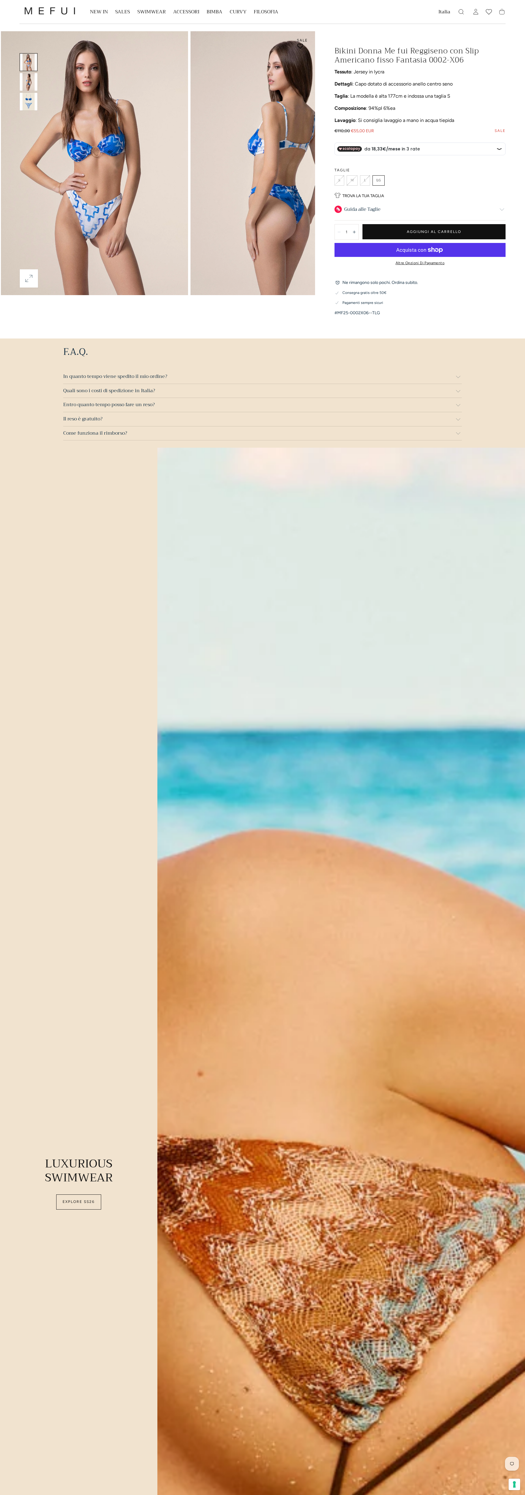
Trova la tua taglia (363, 195)
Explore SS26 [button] (79, 1202)
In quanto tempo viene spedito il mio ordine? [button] (115, 376)
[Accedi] (475, 11)
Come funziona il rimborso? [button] (95, 433)
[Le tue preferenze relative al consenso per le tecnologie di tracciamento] (514, 1484)
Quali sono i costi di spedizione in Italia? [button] (109, 390)
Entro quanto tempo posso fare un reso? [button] (109, 404)
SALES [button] (122, 12)
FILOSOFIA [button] (266, 12)
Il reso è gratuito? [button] (82, 419)
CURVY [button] (238, 12)
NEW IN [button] (99, 12)
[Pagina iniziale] (49, 12)
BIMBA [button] (214, 12)
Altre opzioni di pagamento (420, 263)
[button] (444, 13)
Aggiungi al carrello (434, 232)
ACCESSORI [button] (186, 12)
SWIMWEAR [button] (151, 12)
